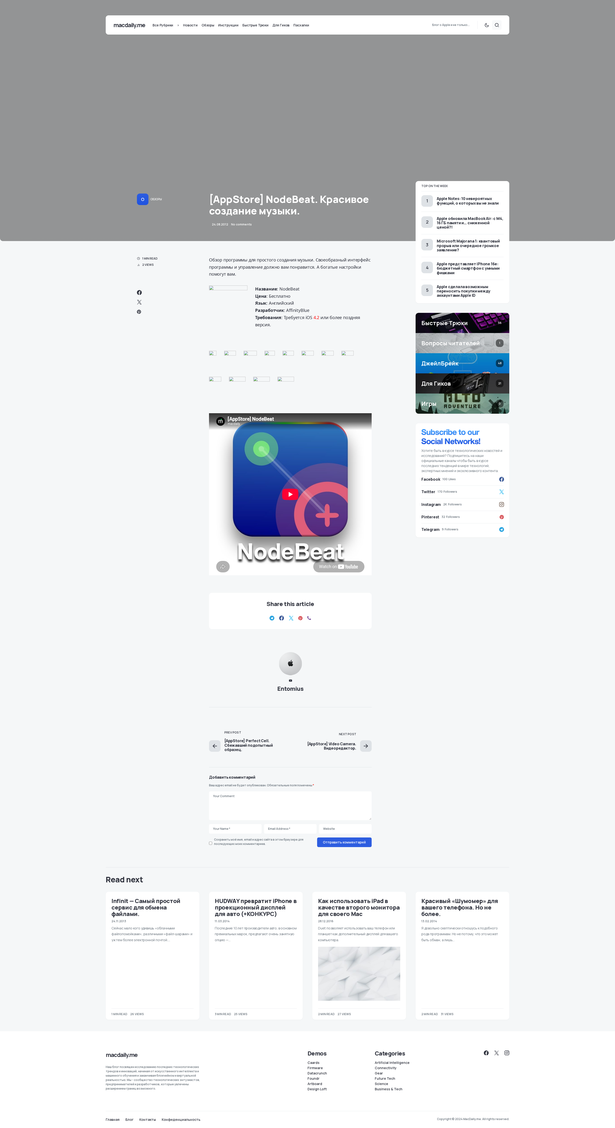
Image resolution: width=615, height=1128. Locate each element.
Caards (314, 1062)
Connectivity (386, 1068)
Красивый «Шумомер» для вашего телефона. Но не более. (459, 907)
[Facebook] (486, 1052)
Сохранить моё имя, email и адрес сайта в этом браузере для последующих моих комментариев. (258, 841)
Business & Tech (388, 1089)
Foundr (314, 1078)
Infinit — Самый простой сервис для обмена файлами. (145, 907)
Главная (113, 1119)
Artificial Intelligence (392, 1062)
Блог (129, 1119)
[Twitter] (496, 1052)
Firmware (315, 1068)
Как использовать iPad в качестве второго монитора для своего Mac (359, 907)
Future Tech (385, 1078)
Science (381, 1084)
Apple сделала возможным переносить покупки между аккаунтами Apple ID (463, 291)
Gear (379, 1073)
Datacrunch (317, 1073)
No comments (241, 224)
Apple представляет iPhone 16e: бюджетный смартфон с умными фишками (468, 268)
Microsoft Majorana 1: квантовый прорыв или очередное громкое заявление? (468, 245)
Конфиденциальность (181, 1119)
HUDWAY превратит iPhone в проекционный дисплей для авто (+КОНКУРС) (256, 907)
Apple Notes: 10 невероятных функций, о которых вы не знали (468, 201)
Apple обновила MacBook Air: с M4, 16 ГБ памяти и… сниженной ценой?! (470, 223)
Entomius (290, 688)
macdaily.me (129, 25)
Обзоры (156, 199)
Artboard (315, 1084)
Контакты (147, 1119)
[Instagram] (506, 1052)
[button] (486, 25)
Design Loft (317, 1089)
